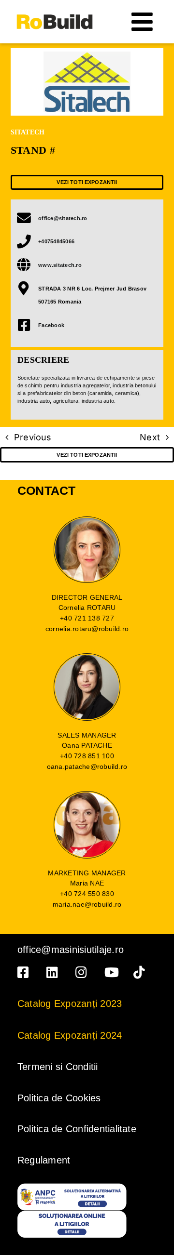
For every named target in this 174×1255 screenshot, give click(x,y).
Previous (33, 437)
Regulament (43, 1160)
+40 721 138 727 (87, 618)
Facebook (51, 325)
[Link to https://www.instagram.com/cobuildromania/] (83, 972)
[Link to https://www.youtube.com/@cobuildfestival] (112, 972)
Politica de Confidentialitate (76, 1128)
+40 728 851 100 (87, 756)
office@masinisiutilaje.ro (70, 949)
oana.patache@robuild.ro (87, 766)
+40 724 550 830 (87, 894)
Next (150, 437)
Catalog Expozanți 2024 (69, 1035)
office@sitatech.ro (62, 218)
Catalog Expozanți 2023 (69, 1003)
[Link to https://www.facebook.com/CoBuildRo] (25, 972)
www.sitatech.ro (60, 265)
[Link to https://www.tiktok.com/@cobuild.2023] (141, 972)
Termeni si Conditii (57, 1066)
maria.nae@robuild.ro (87, 904)
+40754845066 (56, 241)
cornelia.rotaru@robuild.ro (87, 629)
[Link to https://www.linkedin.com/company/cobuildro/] (54, 972)
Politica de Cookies (59, 1098)
